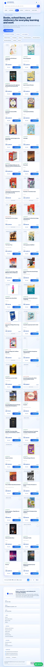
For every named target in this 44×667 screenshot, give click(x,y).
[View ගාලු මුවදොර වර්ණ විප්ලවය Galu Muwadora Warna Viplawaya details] (13, 263)
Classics (20, 37)
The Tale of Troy (8, 244)
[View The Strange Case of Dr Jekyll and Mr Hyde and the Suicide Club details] (13, 76)
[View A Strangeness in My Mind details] (31, 236)
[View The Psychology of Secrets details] (31, 449)
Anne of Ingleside (27, 58)
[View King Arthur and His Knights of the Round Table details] (13, 129)
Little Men (25, 138)
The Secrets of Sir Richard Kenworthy (10, 59)
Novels (19, 40)
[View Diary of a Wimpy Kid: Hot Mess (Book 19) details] (13, 342)
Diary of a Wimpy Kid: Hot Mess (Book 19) (11, 352)
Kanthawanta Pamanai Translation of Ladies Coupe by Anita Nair (30, 432)
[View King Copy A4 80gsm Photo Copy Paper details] (13, 316)
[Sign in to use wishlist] (20, 45)
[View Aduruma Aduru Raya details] (13, 529)
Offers (21, 10)
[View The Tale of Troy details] (13, 236)
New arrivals (7, 620)
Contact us (7, 633)
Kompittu (25, 404)
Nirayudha (25, 165)
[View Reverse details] (13, 556)
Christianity (14, 37)
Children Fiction (7, 37)
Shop (17, 10)
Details (19, 91)
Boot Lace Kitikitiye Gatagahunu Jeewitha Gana (30, 352)
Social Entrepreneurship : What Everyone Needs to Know (29, 379)
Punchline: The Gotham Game (29, 191)
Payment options (8, 629)
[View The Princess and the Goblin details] (13, 369)
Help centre (7, 631)
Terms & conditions (9, 636)
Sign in (6, 644)
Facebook (8, 657)
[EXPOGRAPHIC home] (10, 593)
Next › (37, 579)
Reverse (7, 564)
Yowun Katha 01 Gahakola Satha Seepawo (30, 512)
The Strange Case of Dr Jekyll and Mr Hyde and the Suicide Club (12, 86)
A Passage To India (27, 537)
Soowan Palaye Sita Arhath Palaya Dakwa (30, 272)
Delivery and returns (9, 628)
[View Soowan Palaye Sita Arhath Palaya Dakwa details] (31, 263)
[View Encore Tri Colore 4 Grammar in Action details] (31, 476)
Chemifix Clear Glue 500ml (11, 298)
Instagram (14, 657)
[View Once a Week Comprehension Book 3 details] (13, 476)
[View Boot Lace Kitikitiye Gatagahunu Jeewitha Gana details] (31, 342)
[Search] (38, 6)
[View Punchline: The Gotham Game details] (31, 183)
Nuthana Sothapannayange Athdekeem (29, 565)
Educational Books (27, 37)
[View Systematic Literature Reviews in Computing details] (31, 289)
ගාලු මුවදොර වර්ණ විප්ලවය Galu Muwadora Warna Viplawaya (11, 272)
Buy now (8, 67)
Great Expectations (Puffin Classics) (11, 112)
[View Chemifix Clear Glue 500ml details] (13, 289)
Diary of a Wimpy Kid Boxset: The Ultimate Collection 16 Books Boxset (13, 165)
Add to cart (16, 67)
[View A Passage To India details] (31, 529)
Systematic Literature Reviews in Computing (30, 299)
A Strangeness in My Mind (28, 244)
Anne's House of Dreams (28, 85)
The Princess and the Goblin (11, 378)
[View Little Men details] (31, 129)
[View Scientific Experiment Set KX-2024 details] (31, 316)
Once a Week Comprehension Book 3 (13, 484)
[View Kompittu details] (31, 396)
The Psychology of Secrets (29, 458)
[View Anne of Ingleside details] (31, 49)
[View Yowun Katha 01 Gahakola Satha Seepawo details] (31, 502)
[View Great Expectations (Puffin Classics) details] (13, 103)
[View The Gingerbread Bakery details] (31, 103)
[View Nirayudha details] (31, 156)
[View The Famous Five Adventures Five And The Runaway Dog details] (13, 183)
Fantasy (14, 40)
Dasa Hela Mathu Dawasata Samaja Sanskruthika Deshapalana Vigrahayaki (12, 405)
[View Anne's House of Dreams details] (31, 76)
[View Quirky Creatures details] (13, 449)
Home (6, 10)
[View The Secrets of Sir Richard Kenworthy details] (13, 49)
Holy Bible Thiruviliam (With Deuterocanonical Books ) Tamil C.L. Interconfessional (12, 432)
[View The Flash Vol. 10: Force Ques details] (13, 209)
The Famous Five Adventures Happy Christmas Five (31, 219)
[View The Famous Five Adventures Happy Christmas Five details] (31, 209)
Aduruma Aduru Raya (9, 537)
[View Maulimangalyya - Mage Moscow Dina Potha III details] (13, 502)
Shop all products (8, 618)
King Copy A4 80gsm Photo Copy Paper (12, 325)
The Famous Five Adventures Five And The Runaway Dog (12, 192)
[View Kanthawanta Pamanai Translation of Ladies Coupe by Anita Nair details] (31, 422)
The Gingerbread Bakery (28, 111)
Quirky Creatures (9, 458)
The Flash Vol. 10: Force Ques (11, 218)
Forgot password (8, 645)
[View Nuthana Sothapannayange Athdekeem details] (31, 556)
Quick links (34, 10)
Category (11, 10)
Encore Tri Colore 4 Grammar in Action (29, 485)
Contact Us (27, 10)
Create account (8, 642)
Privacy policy (8, 634)
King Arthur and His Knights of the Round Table (12, 139)
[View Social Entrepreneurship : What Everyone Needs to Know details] (31, 369)
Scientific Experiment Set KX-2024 (30, 324)
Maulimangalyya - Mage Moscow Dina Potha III (12, 512)
